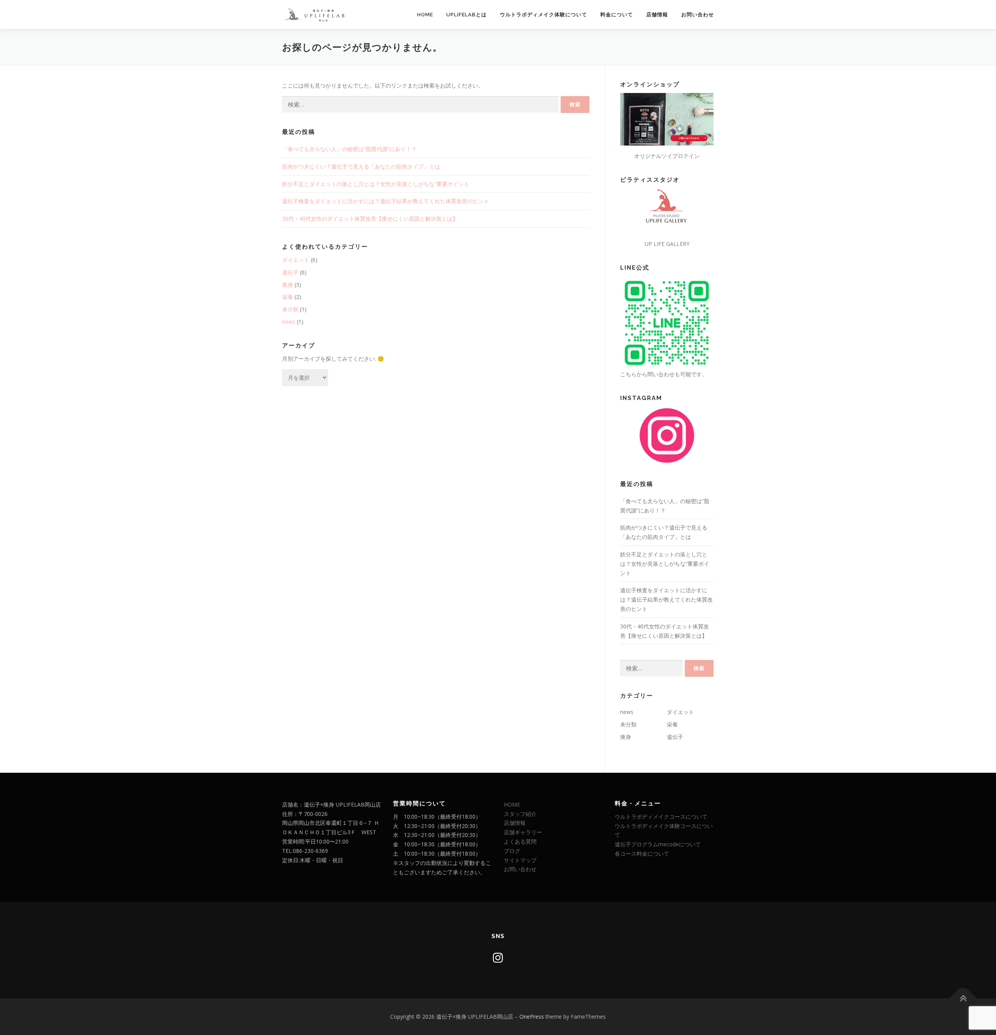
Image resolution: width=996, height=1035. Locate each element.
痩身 (287, 284)
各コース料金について (642, 853)
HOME (425, 15)
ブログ (512, 850)
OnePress (531, 1016)
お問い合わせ (697, 15)
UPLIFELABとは (466, 15)
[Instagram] (498, 957)
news (288, 321)
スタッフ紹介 (520, 813)
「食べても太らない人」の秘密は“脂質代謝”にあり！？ (349, 149)
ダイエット (295, 259)
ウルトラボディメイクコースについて (661, 816)
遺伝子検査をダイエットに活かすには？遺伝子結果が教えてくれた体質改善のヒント (385, 201)
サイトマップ (520, 860)
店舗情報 (657, 15)
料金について (616, 15)
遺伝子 (290, 272)
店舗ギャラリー (523, 832)
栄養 (287, 296)
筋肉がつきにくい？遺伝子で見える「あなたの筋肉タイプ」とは (361, 166)
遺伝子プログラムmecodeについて (658, 844)
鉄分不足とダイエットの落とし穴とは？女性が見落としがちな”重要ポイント (375, 184)
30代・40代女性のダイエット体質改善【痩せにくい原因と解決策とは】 (370, 218)
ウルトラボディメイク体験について (543, 15)
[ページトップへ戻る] (963, 998)
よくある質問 (520, 841)
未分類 (290, 309)
